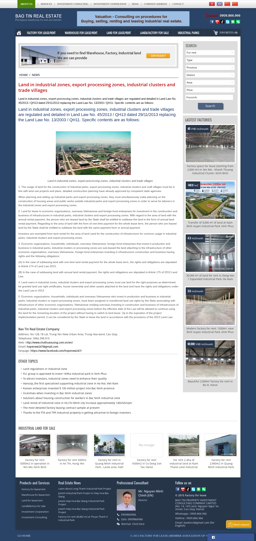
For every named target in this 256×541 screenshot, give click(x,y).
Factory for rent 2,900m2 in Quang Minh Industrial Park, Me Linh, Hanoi (221, 465)
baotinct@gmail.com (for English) (194, 524)
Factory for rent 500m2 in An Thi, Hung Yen (72, 461)
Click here (138, 524)
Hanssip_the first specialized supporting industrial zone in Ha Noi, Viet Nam (70, 383)
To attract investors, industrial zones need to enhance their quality (65, 378)
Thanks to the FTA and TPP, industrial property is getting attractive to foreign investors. (77, 412)
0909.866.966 (230, 15)
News (135, 4)
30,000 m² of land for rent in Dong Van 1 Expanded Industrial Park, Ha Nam (210, 277)
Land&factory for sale (154, 33)
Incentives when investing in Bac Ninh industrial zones (57, 393)
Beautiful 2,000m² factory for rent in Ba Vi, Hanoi (210, 383)
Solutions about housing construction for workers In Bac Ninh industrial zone (71, 398)
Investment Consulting (72, 4)
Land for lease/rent (119, 33)
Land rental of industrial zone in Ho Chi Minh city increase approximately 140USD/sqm (77, 403)
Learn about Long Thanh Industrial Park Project (84, 488)
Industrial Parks (188, 33)
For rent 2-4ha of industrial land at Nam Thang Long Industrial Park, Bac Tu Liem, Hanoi (184, 467)
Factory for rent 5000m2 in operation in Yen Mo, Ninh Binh (34, 463)
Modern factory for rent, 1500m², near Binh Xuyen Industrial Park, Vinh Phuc (210, 330)
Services (46, 4)
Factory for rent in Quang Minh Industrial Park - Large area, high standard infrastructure (109, 465)
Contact (178, 4)
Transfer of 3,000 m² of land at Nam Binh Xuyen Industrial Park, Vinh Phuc (210, 224)
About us (26, 4)
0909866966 (128, 514)
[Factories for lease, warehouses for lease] (42, 18)
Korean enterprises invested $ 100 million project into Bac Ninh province (69, 388)
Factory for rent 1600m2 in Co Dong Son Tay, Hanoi (147, 463)
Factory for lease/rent (41, 33)
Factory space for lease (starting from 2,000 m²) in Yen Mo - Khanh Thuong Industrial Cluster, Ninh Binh (210, 169)
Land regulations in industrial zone (45, 369)
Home (23, 75)
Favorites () (229, 32)
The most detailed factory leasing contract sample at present (61, 407)
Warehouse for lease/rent (81, 33)
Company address (155, 4)
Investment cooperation (110, 4)
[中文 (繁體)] (235, 4)
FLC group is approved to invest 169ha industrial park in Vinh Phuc (65, 373)
